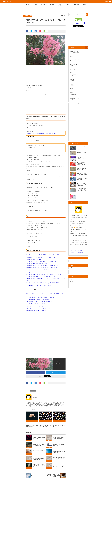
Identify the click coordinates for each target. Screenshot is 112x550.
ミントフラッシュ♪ (6, 1)
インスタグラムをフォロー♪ (78, 23)
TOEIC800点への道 (28, 15)
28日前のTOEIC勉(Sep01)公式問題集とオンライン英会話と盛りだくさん (41, 133)
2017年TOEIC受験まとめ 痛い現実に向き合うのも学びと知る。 (39, 285)
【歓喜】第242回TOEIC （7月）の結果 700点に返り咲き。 (38, 255)
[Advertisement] (46, 74)
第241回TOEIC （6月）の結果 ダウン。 (34, 259)
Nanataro (27, 388)
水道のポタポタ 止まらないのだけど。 (75, 99)
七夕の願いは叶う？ (73, 94)
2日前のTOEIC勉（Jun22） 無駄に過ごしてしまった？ (59, 445)
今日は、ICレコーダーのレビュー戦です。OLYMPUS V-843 (38, 308)
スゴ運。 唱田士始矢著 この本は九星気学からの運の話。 (82, 158)
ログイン (71, 279)
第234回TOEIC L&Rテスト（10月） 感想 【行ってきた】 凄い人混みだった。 (41, 276)
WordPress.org (72, 286)
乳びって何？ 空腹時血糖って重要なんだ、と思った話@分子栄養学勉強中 (82, 184)
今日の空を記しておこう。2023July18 (74, 75)
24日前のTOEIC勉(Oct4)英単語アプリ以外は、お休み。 (39, 438)
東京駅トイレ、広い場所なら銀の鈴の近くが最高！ (82, 169)
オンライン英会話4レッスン (32, 150)
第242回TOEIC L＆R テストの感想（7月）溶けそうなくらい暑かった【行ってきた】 (43, 254)
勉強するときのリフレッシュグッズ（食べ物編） (36, 304)
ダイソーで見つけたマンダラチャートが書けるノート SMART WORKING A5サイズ (82, 190)
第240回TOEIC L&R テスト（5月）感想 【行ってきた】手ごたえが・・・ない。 (42, 261)
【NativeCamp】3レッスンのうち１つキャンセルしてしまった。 (45, 426)
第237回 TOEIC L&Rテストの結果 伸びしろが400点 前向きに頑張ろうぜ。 (41, 269)
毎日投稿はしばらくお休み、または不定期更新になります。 (32, 426)
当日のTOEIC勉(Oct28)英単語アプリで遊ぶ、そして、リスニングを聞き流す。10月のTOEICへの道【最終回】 (39, 451)
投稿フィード (72, 281)
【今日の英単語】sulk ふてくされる (59, 426)
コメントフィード (73, 283)
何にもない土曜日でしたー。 (75, 90)
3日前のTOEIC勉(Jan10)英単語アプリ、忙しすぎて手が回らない (39, 459)
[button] (110, 1)
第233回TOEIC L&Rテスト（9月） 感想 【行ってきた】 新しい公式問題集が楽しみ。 (43, 282)
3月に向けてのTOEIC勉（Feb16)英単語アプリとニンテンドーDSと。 (59, 466)
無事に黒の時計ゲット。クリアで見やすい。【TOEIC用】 (37, 303)
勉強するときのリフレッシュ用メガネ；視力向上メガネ (37, 310)
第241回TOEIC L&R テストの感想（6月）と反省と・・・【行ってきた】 (40, 257)
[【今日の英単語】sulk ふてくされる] (59, 416)
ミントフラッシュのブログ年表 (76, 252)
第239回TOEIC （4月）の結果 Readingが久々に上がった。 (38, 263)
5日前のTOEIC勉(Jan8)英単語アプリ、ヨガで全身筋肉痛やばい (58, 438)
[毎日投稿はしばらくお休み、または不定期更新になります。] (32, 416)
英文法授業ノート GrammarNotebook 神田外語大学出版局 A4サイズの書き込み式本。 (82, 196)
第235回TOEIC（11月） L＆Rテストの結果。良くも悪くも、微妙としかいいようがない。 (44, 274)
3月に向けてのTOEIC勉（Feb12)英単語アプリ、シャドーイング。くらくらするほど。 (59, 458)
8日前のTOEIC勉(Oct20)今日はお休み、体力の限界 (59, 452)
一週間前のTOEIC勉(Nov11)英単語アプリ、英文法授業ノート (39, 445)
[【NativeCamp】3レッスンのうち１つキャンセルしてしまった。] (45, 416)
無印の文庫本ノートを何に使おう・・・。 (82, 153)
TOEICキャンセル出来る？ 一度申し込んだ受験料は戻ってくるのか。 (40, 297)
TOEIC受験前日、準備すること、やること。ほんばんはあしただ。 (39, 301)
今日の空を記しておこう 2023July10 (74, 80)
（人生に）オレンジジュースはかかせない (75, 85)
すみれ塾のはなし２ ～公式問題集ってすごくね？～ (82, 179)
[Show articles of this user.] (28, 397)
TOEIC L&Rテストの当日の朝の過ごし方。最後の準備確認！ (38, 299)
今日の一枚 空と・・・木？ (75, 69)
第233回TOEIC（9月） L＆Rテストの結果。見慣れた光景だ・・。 (39, 283)
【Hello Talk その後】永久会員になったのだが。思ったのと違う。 (82, 147)
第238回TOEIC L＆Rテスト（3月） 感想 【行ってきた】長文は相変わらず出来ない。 (43, 265)
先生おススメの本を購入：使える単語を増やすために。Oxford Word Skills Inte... (82, 163)
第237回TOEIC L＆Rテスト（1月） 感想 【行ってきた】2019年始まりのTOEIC (42, 267)
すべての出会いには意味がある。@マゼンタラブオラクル (82, 174)
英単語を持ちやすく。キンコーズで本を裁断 (35, 306)
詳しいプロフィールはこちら (30, 409)
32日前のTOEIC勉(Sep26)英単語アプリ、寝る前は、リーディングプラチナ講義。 (39, 465)
